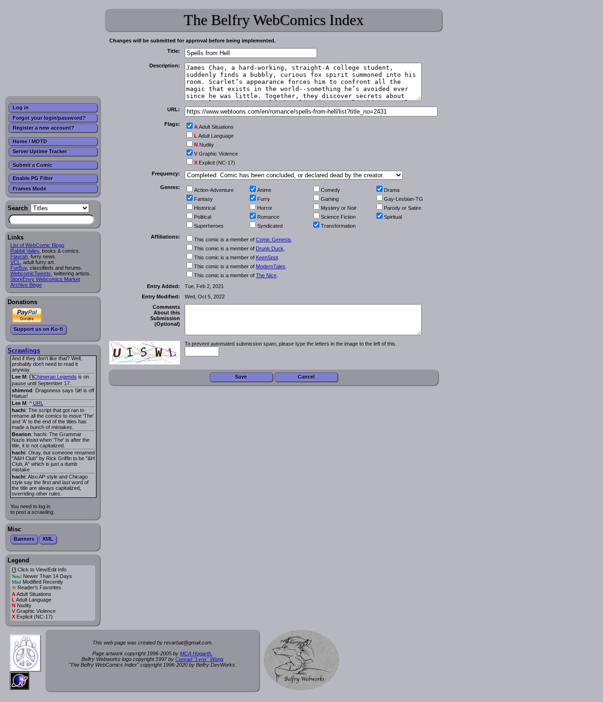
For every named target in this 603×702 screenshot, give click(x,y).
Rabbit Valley (24, 251)
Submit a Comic (32, 165)
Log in (21, 107)
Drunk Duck (270, 248)
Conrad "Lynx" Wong (199, 659)
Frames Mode (29, 188)
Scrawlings (24, 350)
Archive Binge (26, 285)
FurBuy (18, 268)
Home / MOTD (30, 141)
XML (47, 539)
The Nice (266, 275)
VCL (15, 262)
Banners (24, 539)
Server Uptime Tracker (40, 151)
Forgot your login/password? (49, 118)
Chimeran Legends (55, 377)
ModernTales (270, 266)
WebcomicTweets (30, 273)
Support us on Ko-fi (38, 329)
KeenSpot (267, 257)
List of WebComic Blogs (37, 245)
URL (38, 403)
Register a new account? (43, 128)
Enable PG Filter (33, 178)
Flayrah (19, 256)
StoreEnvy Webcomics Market (45, 279)
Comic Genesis (273, 239)
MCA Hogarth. (196, 653)
